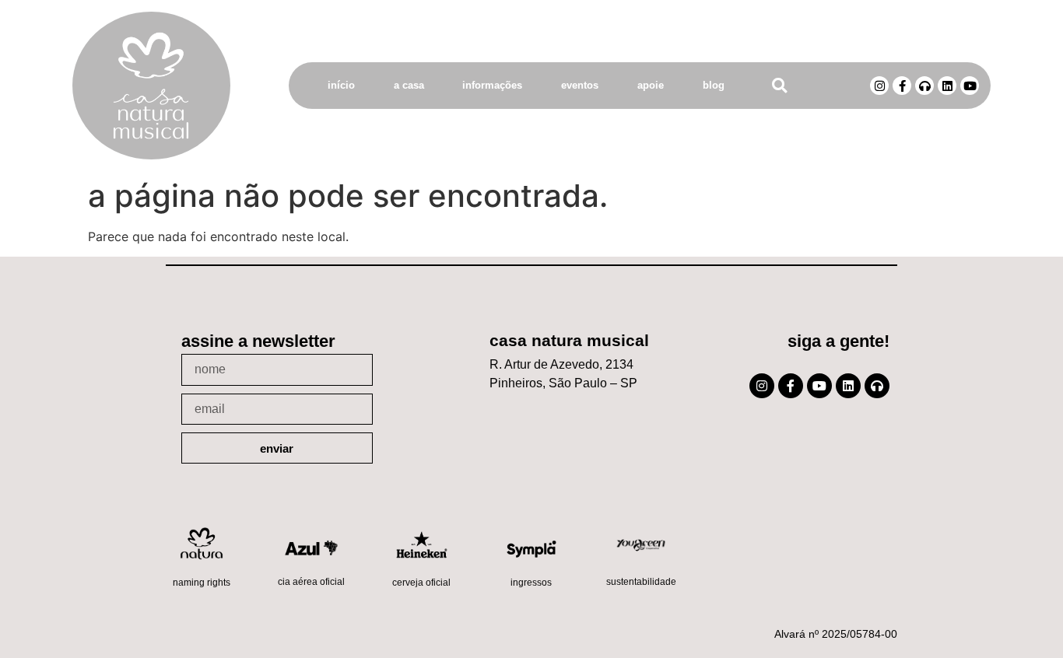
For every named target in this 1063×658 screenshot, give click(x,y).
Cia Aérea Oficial (311, 581)
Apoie (650, 85)
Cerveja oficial (421, 582)
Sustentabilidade (641, 581)
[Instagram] (879, 85)
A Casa (409, 85)
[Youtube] (969, 85)
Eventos (579, 85)
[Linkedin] (947, 85)
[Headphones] (924, 85)
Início (341, 85)
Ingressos (531, 582)
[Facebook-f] (902, 85)
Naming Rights (201, 582)
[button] (779, 86)
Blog (713, 85)
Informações (492, 85)
